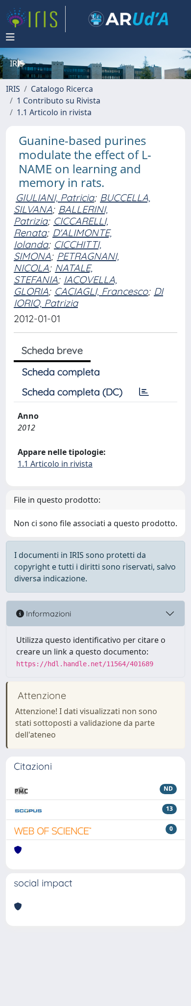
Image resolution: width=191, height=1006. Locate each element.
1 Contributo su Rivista (58, 100)
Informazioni (47, 613)
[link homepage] (36, 19)
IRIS (13, 88)
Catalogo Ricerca (62, 88)
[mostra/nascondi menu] (10, 37)
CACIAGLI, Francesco (101, 291)
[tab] (144, 392)
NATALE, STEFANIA (53, 274)
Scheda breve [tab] (52, 350)
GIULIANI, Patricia (55, 197)
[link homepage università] (128, 19)
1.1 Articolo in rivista (54, 112)
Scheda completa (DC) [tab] (72, 392)
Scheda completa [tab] (61, 372)
